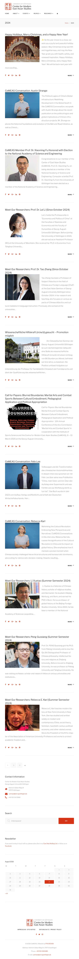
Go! (66, 821)
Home (7, 13)
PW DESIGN (49, 944)
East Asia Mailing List (50, 843)
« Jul (6, 893)
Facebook (8, 846)
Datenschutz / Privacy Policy (50, 929)
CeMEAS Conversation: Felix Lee (22, 461)
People (36, 13)
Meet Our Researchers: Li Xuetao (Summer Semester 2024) (37, 580)
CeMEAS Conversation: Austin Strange (26, 90)
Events (25, 13)
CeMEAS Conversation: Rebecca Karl (25, 521)
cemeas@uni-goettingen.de (18, 794)
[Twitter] (39, 934)
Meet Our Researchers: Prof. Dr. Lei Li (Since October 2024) (37, 209)
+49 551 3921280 (42, 951)
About (15, 13)
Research (48, 13)
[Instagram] (42, 934)
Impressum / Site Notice (26, 929)
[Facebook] (36, 934)
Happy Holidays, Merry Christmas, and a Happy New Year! (36, 34)
